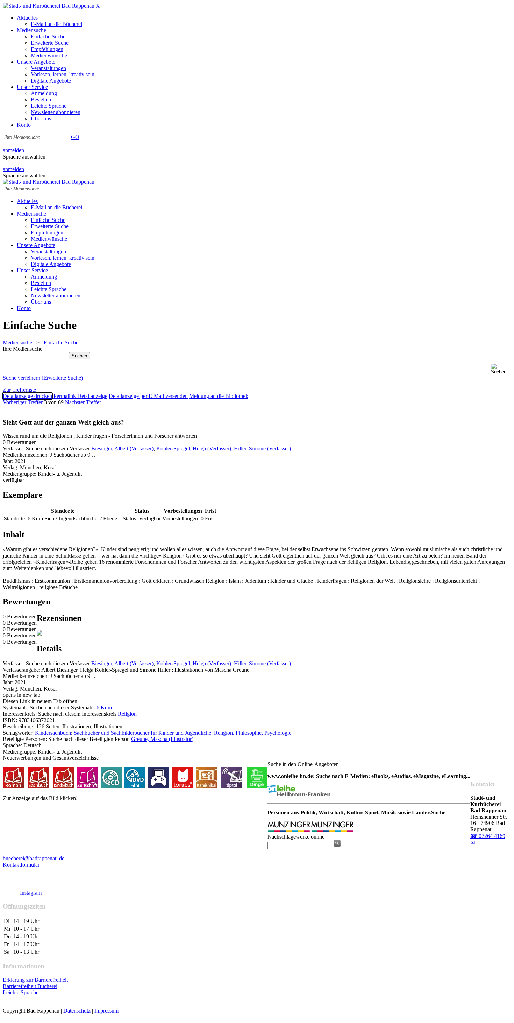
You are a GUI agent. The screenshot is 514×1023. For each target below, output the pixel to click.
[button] (501, 369)
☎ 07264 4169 (487, 836)
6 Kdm (104, 707)
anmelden (13, 150)
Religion (127, 714)
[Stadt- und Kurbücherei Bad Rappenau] (48, 6)
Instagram (30, 893)
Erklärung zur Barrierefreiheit (35, 980)
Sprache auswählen (24, 157)
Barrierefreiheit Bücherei (30, 986)
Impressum (106, 1011)
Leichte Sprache (20, 992)
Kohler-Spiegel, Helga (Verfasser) (193, 448)
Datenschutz (77, 1011)
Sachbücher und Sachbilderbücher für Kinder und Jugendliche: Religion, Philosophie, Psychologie (182, 733)
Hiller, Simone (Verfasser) (262, 448)
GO (75, 137)
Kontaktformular (21, 865)
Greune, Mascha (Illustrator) (162, 739)
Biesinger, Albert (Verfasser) (122, 448)
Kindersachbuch (53, 733)
